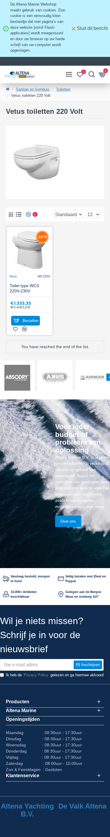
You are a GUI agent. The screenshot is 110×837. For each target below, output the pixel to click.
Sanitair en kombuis (33, 89)
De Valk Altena (82, 806)
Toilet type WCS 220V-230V (24, 288)
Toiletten (63, 89)
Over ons (68, 521)
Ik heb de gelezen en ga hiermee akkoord (55, 675)
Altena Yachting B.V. (27, 810)
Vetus (13, 276)
